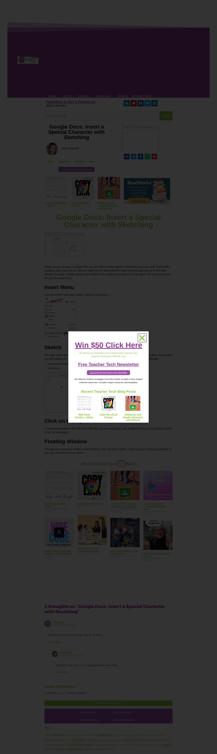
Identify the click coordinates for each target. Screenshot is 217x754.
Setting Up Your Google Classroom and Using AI (133, 417)
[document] (108, 377)
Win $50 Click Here (108, 345)
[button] (142, 338)
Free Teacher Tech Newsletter (108, 364)
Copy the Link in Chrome (108, 416)
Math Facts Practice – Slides (84, 416)
